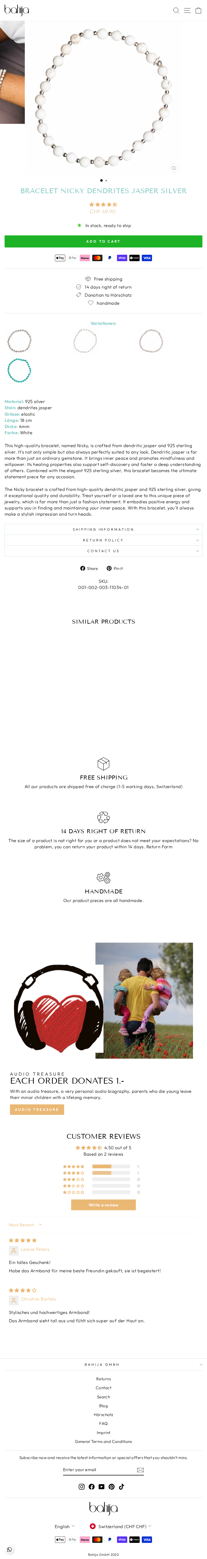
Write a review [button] (104, 1205)
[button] (103, 204)
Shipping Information (103, 529)
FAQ (103, 1423)
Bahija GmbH (102, 1364)
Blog (103, 1405)
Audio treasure (37, 1109)
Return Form (159, 846)
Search (103, 1396)
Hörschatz (103, 1414)
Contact (103, 1387)
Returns (103, 1378)
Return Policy (103, 540)
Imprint (104, 1432)
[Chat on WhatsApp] (9, 1550)
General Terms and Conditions (103, 1441)
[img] (23, 1240)
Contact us (103, 551)
